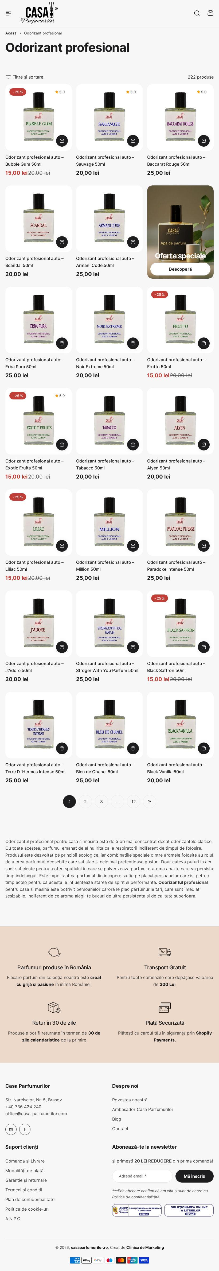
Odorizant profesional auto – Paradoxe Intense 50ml (176, 565)
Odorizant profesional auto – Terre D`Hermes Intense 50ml (35, 768)
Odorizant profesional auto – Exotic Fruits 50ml (34, 464)
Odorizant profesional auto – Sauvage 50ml (105, 160)
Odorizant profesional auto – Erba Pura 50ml (34, 363)
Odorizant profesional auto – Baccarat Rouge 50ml (176, 160)
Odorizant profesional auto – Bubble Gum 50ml (34, 160)
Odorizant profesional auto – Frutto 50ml (176, 363)
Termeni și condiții (23, 1189)
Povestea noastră (129, 1099)
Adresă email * (133, 1176)
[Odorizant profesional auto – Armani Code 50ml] (109, 218)
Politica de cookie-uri (27, 1209)
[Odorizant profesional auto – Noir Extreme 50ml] (109, 320)
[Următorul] (149, 801)
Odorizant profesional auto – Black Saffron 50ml (176, 667)
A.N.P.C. (13, 1218)
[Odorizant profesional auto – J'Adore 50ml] (38, 623)
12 (133, 801)
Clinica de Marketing (145, 1247)
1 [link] (70, 801)
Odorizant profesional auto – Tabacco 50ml (105, 464)
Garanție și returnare (26, 1180)
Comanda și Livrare (25, 1161)
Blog (116, 1119)
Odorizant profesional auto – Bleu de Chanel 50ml (105, 768)
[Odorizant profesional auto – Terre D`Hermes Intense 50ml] (38, 725)
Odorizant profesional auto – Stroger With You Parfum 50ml (107, 667)
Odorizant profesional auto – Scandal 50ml (34, 262)
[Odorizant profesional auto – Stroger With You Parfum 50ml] (109, 623)
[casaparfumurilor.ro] (39, 13)
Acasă (11, 33)
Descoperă (180, 269)
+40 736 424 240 (23, 1106)
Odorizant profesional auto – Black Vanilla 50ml (176, 768)
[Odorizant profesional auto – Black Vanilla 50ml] (180, 725)
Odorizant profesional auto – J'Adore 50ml (34, 667)
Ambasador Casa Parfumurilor (142, 1109)
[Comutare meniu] (8, 13)
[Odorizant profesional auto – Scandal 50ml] (38, 218)
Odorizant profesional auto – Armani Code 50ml (105, 262)
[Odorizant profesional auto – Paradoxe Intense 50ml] (180, 522)
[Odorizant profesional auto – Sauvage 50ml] (109, 117)
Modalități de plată (24, 1170)
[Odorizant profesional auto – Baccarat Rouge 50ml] (180, 117)
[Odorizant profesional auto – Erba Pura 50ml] (38, 320)
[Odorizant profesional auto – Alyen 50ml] (180, 421)
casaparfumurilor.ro (89, 1247)
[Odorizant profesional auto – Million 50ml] (109, 522)
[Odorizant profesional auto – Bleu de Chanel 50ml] (109, 725)
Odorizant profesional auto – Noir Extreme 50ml (105, 363)
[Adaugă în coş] (62, 141)
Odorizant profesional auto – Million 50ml (105, 565)
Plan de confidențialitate (29, 1199)
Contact (120, 1128)
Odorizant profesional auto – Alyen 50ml (176, 464)
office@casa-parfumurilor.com (36, 1113)
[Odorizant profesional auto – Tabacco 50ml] (109, 421)
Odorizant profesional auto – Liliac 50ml (34, 565)
